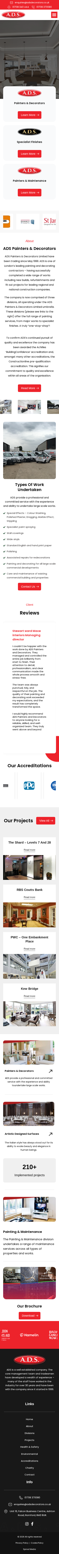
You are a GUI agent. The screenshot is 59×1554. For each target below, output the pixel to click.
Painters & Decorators (19, 1071)
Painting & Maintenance (22, 1232)
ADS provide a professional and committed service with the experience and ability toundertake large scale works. (28, 1082)
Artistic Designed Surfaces (22, 1134)
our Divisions (15, 66)
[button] (54, 15)
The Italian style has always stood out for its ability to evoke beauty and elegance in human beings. (29, 1146)
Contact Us (39, 66)
